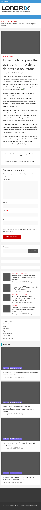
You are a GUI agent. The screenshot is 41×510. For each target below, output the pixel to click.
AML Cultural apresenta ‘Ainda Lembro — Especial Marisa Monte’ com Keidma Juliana (24, 298)
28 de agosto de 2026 (18, 282)
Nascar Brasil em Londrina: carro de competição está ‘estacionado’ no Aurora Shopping (18, 409)
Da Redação (19, 73)
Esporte (5, 331)
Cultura (14, 273)
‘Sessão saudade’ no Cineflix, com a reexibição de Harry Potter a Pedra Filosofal (24, 277)
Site (4, 219)
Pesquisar (6, 247)
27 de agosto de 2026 (18, 302)
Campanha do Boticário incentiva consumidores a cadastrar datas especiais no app (23, 309)
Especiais (14, 305)
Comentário (7, 179)
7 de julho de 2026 (8, 482)
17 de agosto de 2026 (9, 414)
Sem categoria (8, 56)
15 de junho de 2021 (9, 73)
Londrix (17, 505)
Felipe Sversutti (32, 505)
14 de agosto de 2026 (9, 448)
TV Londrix (6, 336)
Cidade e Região (8, 321)
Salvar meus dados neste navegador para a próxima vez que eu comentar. (20, 230)
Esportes (6, 345)
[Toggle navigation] (3, 17)
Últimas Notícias (22, 273)
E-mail (5, 211)
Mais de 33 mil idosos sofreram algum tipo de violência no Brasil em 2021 (19, 155)
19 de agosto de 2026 (9, 377)
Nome (5, 202)
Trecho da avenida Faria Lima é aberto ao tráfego (20, 162)
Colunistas (6, 324)
